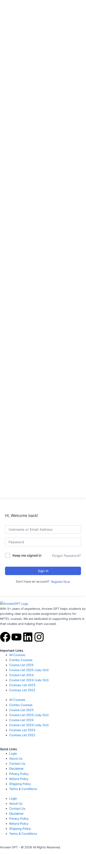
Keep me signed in (27, 555)
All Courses (17, 655)
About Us (16, 758)
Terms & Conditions (23, 789)
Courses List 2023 (22, 685)
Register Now (60, 582)
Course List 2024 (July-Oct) (29, 680)
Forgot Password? (66, 555)
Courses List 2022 (22, 690)
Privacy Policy (19, 774)
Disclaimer (16, 769)
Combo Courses (21, 660)
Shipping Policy (20, 784)
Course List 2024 (21, 675)
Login (13, 753)
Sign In (43, 571)
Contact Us (17, 763)
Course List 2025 (21, 665)
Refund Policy (18, 779)
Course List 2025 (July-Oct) (29, 670)
